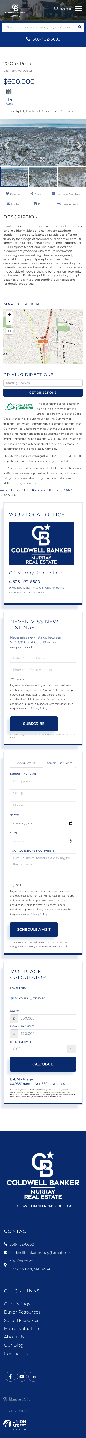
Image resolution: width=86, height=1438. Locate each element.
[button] (79, 27)
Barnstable (39, 490)
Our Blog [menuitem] (14, 1345)
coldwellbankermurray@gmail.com (40, 1252)
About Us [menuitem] (14, 1337)
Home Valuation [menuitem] (21, 1328)
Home (4, 490)
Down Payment (22, 1026)
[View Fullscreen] (9, 331)
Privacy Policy (39, 708)
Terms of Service (51, 946)
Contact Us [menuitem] (16, 1353)
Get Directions (42, 392)
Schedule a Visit (59, 763)
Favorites (65, 8)
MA (26, 490)
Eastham (54, 490)
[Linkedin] (33, 1377)
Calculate (43, 1064)
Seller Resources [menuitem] (21, 1320)
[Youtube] (22, 1377)
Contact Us (17, 592)
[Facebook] (10, 1377)
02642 (68, 490)
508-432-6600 (45, 39)
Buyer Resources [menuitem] (22, 1312)
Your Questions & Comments (32, 850)
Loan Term (18, 988)
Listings (16, 490)
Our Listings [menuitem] (17, 1303)
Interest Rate (20, 1041)
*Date (14, 815)
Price (14, 1011)
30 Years (21, 998)
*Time (14, 833)
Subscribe (34, 724)
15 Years (39, 998)
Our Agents (36, 592)
